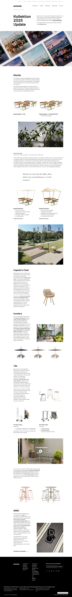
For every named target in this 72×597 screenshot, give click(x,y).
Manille (28, 78)
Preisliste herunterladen (19, 551)
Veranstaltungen (35, 572)
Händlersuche (34, 1)
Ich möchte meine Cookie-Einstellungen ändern (61, 594)
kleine (43, 428)
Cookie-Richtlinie (14, 594)
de (62, 1)
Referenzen (47, 5)
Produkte (41, 5)
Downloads (29, 1)
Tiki (14, 369)
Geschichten (54, 5)
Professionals (25, 1)
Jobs (33, 577)
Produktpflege (48, 1)
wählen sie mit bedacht (41, 1)
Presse (33, 580)
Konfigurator (20, 1)
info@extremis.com (42, 24)
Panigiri (15, 283)
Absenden (60, 566)
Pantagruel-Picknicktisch (20, 318)
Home (14, 9)
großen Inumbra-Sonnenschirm (20, 319)
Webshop (59, 1)
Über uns (61, 5)
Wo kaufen (34, 566)
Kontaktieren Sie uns (54, 1)
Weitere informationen (18, 218)
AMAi (23, 515)
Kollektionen (35, 5)
